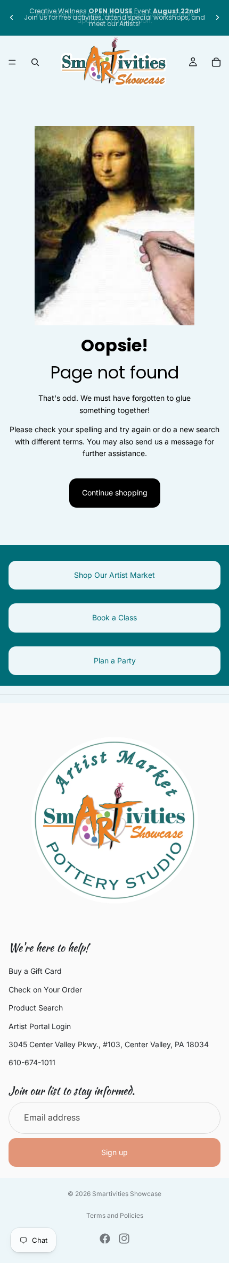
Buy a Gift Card (35, 971)
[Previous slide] (11, 17)
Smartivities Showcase (126, 1194)
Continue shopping (115, 492)
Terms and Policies (114, 1215)
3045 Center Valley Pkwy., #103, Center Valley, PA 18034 (109, 1044)
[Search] (35, 62)
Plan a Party (115, 660)
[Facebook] (105, 1238)
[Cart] (216, 62)
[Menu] (12, 62)
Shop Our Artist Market (114, 574)
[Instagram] (124, 1238)
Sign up (114, 1152)
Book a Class (114, 617)
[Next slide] (217, 17)
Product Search (36, 1007)
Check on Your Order (45, 989)
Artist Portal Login (40, 1026)
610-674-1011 (32, 1062)
